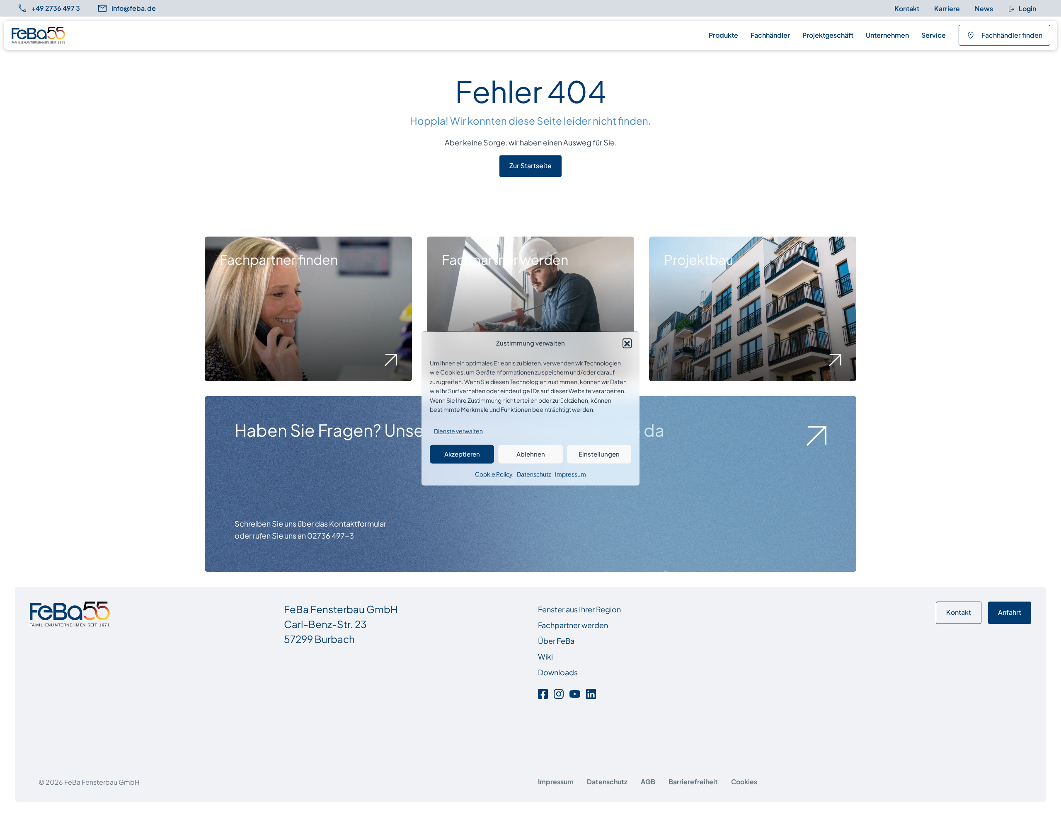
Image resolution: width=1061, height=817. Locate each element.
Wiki (545, 656)
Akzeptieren (462, 454)
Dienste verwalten (458, 431)
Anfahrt (1009, 612)
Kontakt (906, 8)
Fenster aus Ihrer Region (579, 609)
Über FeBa (556, 640)
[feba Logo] (38, 35)
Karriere (947, 8)
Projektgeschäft (827, 35)
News (984, 8)
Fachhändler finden (1011, 35)
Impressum (570, 473)
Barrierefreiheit (693, 781)
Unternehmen (887, 35)
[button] (627, 342)
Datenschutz (534, 473)
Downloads (558, 672)
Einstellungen (599, 454)
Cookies (744, 781)
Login (1026, 8)
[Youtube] (575, 693)
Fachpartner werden (573, 625)
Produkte (723, 35)
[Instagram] (559, 693)
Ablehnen (530, 454)
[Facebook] (544, 693)
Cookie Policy (494, 473)
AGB (648, 781)
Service (933, 35)
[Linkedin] (591, 693)
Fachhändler (770, 35)
